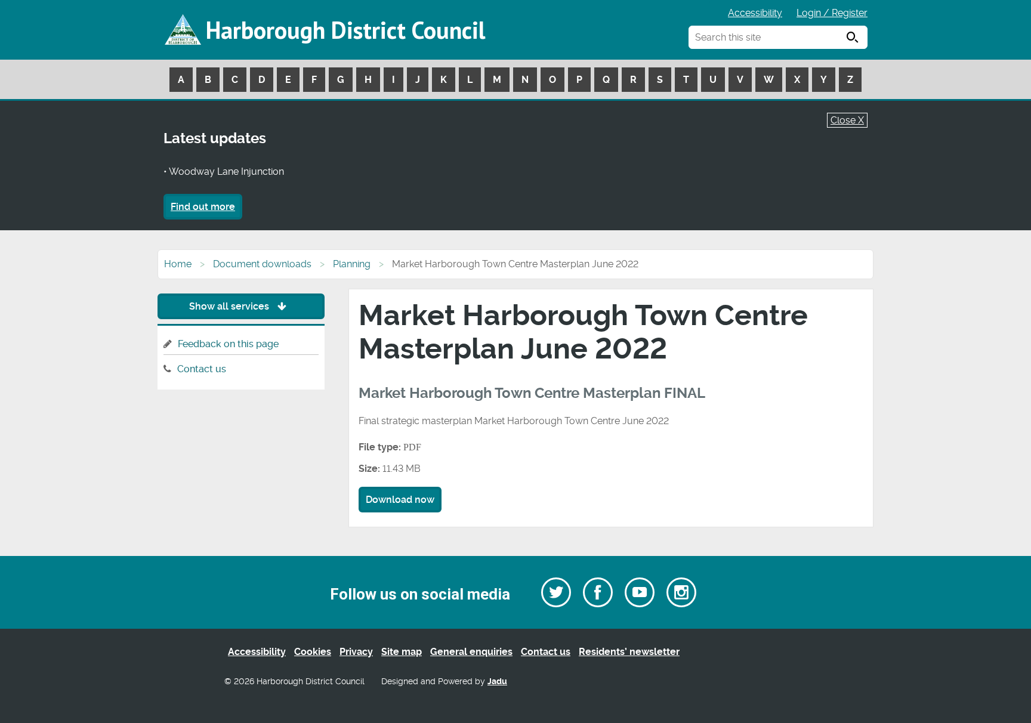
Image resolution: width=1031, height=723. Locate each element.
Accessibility (755, 12)
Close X (847, 120)
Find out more (203, 206)
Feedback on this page (228, 344)
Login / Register (832, 12)
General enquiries (471, 651)
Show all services (230, 306)
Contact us (201, 369)
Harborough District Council (345, 29)
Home (178, 264)
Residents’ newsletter (629, 651)
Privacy (356, 651)
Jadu (497, 681)
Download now (400, 499)
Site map (401, 651)
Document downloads (262, 264)
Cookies (312, 651)
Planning (352, 264)
